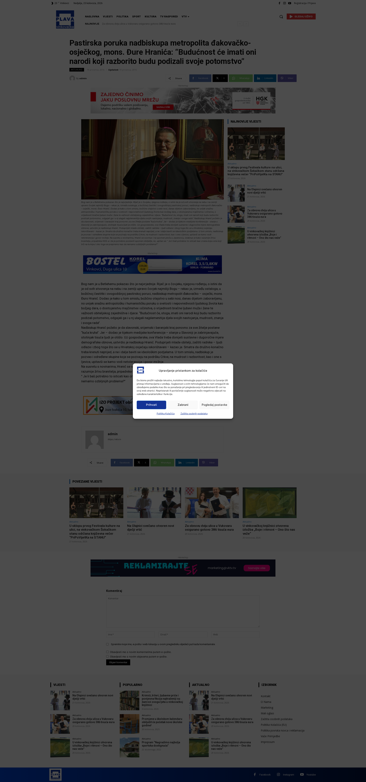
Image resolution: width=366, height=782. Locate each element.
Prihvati (151, 405)
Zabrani (183, 405)
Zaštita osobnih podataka (194, 413)
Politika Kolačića (166, 413)
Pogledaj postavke (214, 405)
